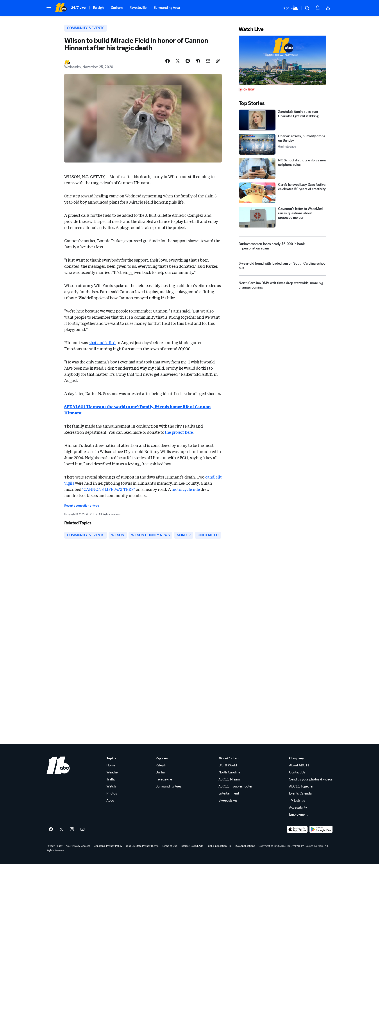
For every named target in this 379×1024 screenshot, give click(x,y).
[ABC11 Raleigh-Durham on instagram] (72, 829)
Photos (111, 793)
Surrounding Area (167, 7)
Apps (110, 800)
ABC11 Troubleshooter (235, 786)
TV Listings (297, 800)
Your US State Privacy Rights (142, 846)
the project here (179, 432)
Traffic (111, 779)
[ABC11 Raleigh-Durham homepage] (61, 8)
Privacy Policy (54, 846)
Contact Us (297, 772)
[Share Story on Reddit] (187, 61)
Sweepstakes (227, 800)
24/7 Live (78, 7)
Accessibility (298, 807)
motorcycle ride (186, 489)
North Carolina (229, 772)
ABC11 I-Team (229, 779)
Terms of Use (169, 846)
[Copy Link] (218, 61)
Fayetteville (138, 7)
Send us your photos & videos (311, 779)
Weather (112, 772)
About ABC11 (299, 765)
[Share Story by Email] (208, 61)
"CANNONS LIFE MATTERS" (108, 489)
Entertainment (228, 793)
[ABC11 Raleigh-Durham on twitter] (61, 829)
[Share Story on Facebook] (167, 61)
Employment (298, 814)
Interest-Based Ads (192, 846)
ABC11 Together (301, 786)
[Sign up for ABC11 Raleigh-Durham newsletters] (82, 829)
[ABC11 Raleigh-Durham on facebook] (50, 829)
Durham (117, 7)
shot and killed (102, 342)
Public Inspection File (219, 846)
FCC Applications (245, 846)
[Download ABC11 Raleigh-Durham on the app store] (297, 829)
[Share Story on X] (177, 61)
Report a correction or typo (81, 506)
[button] (48, 7)
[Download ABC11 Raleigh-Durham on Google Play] (321, 829)
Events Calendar (301, 793)
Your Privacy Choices (78, 846)
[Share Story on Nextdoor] (198, 61)
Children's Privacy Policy (108, 846)
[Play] (282, 60)
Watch (111, 786)
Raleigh (98, 7)
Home (110, 765)
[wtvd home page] (58, 765)
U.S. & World (227, 765)
